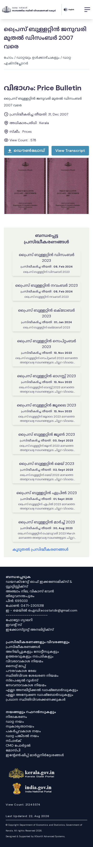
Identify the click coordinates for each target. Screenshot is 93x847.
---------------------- (27, 615)
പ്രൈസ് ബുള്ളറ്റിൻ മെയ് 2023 (46, 463)
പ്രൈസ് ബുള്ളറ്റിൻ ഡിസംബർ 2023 (46, 257)
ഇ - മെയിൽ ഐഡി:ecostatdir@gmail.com (41, 610)
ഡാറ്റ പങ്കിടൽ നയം (22, 736)
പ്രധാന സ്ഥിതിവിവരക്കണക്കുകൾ (36, 699)
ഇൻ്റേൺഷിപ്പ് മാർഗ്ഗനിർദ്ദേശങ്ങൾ (35, 755)
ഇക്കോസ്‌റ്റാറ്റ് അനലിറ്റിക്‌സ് (30, 629)
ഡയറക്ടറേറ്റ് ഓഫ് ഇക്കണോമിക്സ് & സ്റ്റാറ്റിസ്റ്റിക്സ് (39, 584)
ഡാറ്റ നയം (15, 721)
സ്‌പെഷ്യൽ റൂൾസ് (22, 680)
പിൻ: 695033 (17, 601)
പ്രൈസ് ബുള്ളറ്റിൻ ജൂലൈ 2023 (46, 405)
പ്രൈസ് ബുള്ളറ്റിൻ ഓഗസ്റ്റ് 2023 (46, 375)
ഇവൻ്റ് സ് (14, 625)
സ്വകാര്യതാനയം (20, 726)
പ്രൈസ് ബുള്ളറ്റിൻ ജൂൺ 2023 (46, 434)
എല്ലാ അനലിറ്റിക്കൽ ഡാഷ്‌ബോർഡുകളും (42, 690)
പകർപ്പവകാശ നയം (23, 731)
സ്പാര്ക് (13, 740)
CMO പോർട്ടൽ (18, 745)
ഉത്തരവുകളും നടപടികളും (29, 656)
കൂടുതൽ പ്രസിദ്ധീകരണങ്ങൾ (40, 549)
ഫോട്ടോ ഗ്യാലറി (19, 620)
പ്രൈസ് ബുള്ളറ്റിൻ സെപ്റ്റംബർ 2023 (46, 343)
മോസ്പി (13, 750)
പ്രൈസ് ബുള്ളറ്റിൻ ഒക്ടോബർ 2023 (46, 313)
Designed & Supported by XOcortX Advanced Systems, (35, 836)
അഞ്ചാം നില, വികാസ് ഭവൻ (30, 591)
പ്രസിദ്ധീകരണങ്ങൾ (23, 647)
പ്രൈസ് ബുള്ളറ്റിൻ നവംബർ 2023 (46, 285)
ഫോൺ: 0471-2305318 (25, 605)
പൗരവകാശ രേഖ (21, 671)
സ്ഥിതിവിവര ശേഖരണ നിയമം (32, 675)
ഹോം (8, 57)
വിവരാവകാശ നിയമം (24, 661)
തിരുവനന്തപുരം (20, 596)
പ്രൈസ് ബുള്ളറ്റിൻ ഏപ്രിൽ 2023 (46, 492)
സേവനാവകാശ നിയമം (26, 685)
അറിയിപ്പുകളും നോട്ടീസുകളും (32, 651)
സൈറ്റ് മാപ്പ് (16, 666)
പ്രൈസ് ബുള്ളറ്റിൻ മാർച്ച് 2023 (46, 522)
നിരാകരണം (16, 717)
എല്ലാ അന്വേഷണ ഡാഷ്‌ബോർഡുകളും (39, 694)
